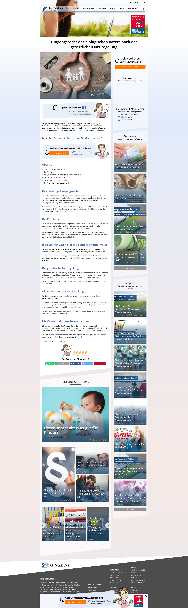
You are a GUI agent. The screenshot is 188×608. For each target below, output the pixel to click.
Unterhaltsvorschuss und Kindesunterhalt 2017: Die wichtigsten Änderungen (75, 529)
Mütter (134, 578)
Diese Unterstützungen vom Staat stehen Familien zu (92, 465)
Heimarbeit (136, 170)
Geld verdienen (135, 201)
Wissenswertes (137, 583)
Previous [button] (43, 525)
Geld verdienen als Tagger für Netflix (129, 197)
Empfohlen (120, 232)
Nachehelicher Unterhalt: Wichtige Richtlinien (58, 491)
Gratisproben (141, 342)
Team (144, 2)
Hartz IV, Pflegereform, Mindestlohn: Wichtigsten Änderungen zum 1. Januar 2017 (96, 527)
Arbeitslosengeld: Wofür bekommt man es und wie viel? (130, 257)
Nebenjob (92, 590)
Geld (122, 369)
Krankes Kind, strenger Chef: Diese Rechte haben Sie (91, 493)
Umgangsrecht (77, 130)
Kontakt (137, 2)
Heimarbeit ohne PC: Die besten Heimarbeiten (129, 166)
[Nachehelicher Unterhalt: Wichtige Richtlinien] (59, 474)
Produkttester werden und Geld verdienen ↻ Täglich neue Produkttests (130, 336)
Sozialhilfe (135, 590)
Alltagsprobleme (138, 570)
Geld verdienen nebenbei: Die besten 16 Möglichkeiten (129, 417)
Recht (105, 89)
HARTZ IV (134, 593)
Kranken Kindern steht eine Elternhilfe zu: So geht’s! (52, 532)
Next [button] (108, 525)
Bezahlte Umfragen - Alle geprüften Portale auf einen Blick (129, 471)
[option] (53, 525)
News (99, 90)
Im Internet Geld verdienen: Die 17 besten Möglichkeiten (129, 390)
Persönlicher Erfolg (139, 263)
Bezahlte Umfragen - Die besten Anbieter (129, 228)
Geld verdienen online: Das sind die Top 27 (130, 446)
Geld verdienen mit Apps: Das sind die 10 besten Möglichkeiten (129, 363)
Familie (91, 91)
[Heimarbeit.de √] (56, 8)
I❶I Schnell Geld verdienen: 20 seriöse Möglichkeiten (127, 309)
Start (131, 2)
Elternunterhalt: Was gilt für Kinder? (71, 430)
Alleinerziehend (138, 580)
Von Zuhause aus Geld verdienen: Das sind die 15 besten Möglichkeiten (130, 498)
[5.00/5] (74, 352)
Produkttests (115, 578)
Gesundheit (136, 575)
